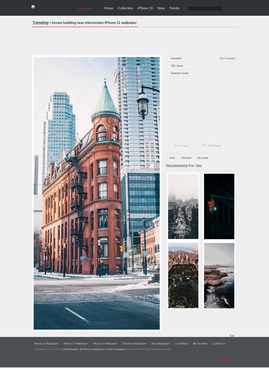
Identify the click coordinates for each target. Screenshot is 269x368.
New (161, 8)
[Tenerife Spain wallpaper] (219, 275)
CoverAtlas (181, 343)
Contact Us (219, 343)
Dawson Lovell (179, 73)
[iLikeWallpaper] (52, 7)
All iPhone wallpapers (92, 349)
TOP (231, 335)
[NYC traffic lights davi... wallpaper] (219, 206)
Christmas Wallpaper (134, 343)
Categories (84, 8)
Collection (125, 8)
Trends (174, 8)
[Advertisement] (134, 39)
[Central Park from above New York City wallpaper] (183, 275)
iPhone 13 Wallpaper (75, 343)
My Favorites (200, 343)
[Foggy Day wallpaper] (183, 206)
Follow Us (225, 360)
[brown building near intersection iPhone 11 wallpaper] (97, 193)
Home (108, 8)
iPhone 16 (145, 8)
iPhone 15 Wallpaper (46, 343)
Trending (41, 23)
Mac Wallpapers (161, 343)
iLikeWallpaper (70, 349)
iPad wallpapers (117, 349)
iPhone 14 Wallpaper (105, 343)
